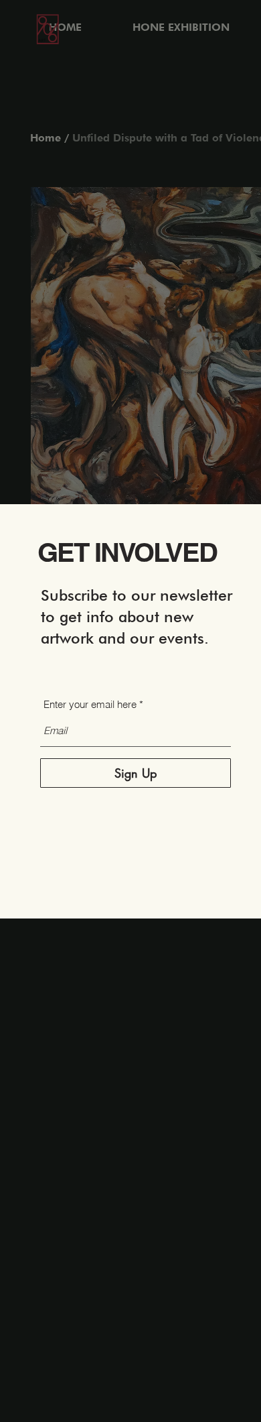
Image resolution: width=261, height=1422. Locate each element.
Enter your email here (90, 704)
